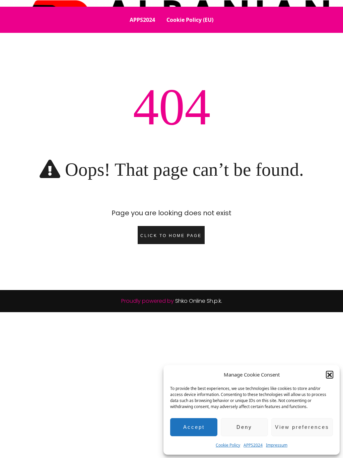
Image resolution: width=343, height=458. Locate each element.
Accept (194, 427)
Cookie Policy (228, 445)
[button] (329, 374)
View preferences (302, 427)
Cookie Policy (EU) (189, 19)
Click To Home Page (171, 235)
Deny (244, 427)
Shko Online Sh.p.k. (198, 301)
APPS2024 (253, 445)
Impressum (276, 445)
